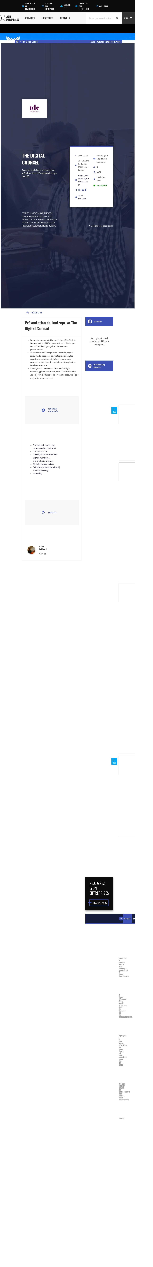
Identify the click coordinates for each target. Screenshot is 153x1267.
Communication (35, 216)
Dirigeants (65, 18)
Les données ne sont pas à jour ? (101, 225)
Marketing (52, 225)
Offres (127, 918)
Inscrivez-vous (100, 902)
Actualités (30, 18)
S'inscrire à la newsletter (30, 6)
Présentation (34, 312)
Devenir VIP (67, 6)
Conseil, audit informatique (45, 454)
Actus (135, 918)
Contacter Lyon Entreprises (84, 6)
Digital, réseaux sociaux (38, 222)
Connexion (103, 6)
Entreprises (47, 18)
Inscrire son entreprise (49, 6)
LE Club (114, 410)
